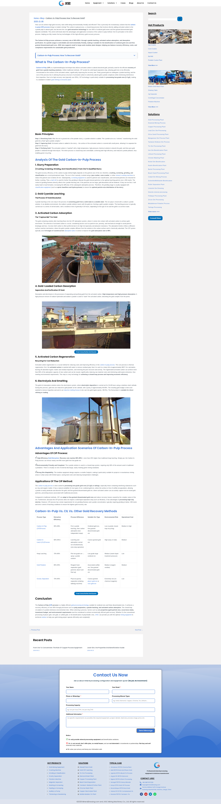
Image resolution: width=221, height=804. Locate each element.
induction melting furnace (72, 390)
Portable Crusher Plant (155, 60)
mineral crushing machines (124, 175)
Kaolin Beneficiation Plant (157, 165)
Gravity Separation (43, 579)
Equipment (97, 3)
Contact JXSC (147, 778)
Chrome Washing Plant (156, 158)
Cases (123, 3)
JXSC (97, 615)
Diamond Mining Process (156, 123)
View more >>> (154, 211)
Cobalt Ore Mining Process (157, 177)
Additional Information (74, 714)
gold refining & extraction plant (61, 80)
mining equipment (126, 615)
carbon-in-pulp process (107, 365)
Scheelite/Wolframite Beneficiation (160, 180)
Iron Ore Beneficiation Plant (157, 150)
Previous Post (35, 630)
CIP (50, 605)
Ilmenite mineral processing (157, 192)
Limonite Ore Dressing (156, 188)
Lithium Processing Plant (156, 154)
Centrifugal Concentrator (156, 98)
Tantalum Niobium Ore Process (159, 142)
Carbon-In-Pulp (41, 67)
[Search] (179, 19)
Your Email (116, 687)
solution (43, 617)
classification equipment (43, 187)
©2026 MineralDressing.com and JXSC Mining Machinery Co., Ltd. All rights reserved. (111, 802)
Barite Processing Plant (156, 169)
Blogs (131, 3)
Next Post (139, 630)
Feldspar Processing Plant (157, 196)
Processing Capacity (73, 705)
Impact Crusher (152, 52)
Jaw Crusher (152, 45)
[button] (134, 55)
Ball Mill (150, 56)
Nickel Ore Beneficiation (156, 161)
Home (87, 3)
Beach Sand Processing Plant (158, 173)
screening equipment (78, 178)
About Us (140, 3)
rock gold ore (92, 583)
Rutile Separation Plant (156, 184)
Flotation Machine (154, 101)
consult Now (155, 218)
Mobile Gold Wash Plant (156, 86)
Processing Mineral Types (121, 696)
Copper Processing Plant (156, 126)
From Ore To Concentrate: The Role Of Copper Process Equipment (57, 648)
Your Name (70, 687)
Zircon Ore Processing (156, 199)
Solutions (111, 3)
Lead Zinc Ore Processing (157, 130)
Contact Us (151, 3)
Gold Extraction (53, 458)
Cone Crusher (152, 49)
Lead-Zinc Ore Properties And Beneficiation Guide (105, 648)
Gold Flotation (41, 565)
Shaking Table (153, 90)
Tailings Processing (155, 207)
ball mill (54, 180)
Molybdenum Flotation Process (159, 203)
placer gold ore (92, 581)
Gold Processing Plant (156, 120)
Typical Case (116, 763)
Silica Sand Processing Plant (158, 134)
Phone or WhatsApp (73, 696)
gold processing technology (80, 605)
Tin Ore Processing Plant (156, 146)
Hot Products (54, 763)
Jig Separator (152, 94)
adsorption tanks (69, 231)
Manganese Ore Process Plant (158, 138)
